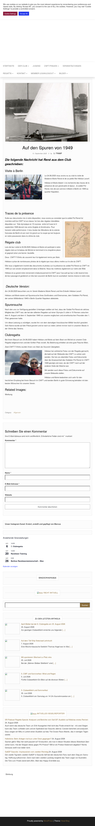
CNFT (47, 32)
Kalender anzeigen (10, 566)
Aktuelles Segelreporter (51, 713)
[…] (63, 630)
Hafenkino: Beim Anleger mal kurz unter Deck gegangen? (28, 738)
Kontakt (21, 73)
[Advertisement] (50, 401)
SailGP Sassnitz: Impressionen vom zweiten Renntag (26, 751)
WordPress (48, 820)
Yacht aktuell (50, 592)
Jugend (36, 65)
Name (8, 472)
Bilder (62, 73)
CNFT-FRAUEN (51, 65)
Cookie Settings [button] (10, 13)
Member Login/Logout (42, 73)
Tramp (59, 153)
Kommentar (10, 440)
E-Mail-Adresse (12, 483)
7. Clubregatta (17, 546)
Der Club (23, 65)
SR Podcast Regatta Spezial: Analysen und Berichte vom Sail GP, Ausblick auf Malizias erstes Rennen (46, 719)
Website (8, 495)
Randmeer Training (19, 553)
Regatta (7, 73)
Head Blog (65, 820)
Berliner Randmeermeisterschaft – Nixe (27, 561)
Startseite (8, 65)
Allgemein (17, 412)
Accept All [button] (24, 13)
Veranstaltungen (72, 65)
